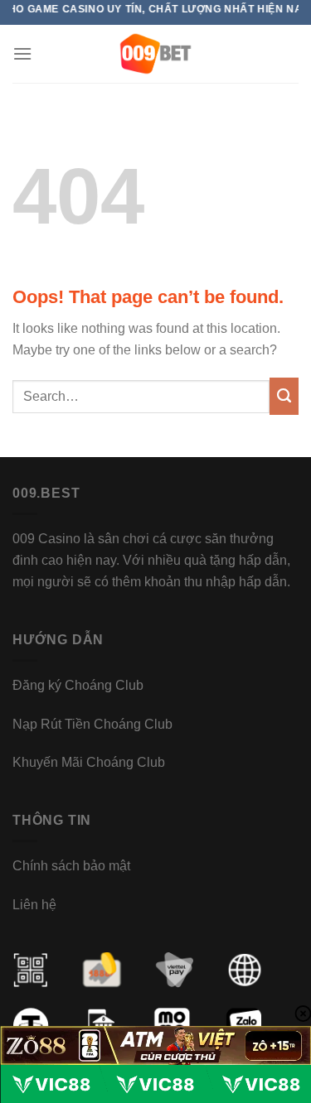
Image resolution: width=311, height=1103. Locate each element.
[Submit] (284, 397)
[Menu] (22, 53)
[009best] (155, 53)
